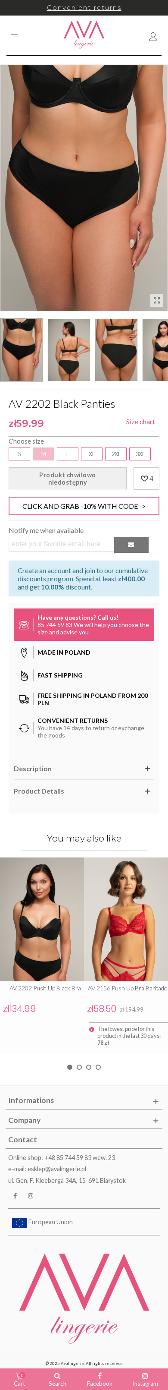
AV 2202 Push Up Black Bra (45, 988)
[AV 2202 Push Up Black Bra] (42, 919)
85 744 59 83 (54, 624)
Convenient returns (84, 8)
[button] (69, 1067)
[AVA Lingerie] (84, 35)
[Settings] (153, 35)
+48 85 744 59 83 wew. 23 (79, 1157)
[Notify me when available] (131, 545)
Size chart (140, 421)
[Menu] (14, 35)
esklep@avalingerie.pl (57, 1169)
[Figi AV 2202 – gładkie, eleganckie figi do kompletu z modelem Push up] (156, 300)
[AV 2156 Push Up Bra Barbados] (126, 919)
